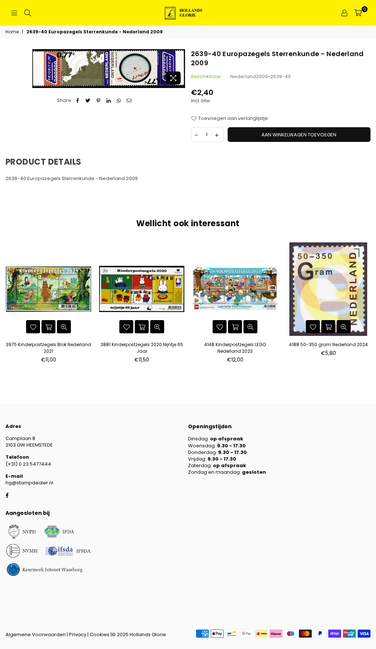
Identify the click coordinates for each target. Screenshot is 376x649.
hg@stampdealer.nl (29, 482)
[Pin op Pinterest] (98, 100)
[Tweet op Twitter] (88, 100)
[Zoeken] (27, 12)
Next (367, 304)
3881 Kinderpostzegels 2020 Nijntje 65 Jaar (142, 347)
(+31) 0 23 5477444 (28, 464)
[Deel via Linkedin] (109, 100)
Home (12, 32)
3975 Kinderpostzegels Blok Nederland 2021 (48, 347)
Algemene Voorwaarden (36, 634)
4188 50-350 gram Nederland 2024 (328, 344)
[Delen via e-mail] (129, 100)
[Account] (344, 12)
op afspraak (226, 438)
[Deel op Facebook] (78, 100)
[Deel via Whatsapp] (119, 100)
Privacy (77, 634)
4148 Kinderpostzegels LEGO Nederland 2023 (235, 347)
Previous (8, 304)
